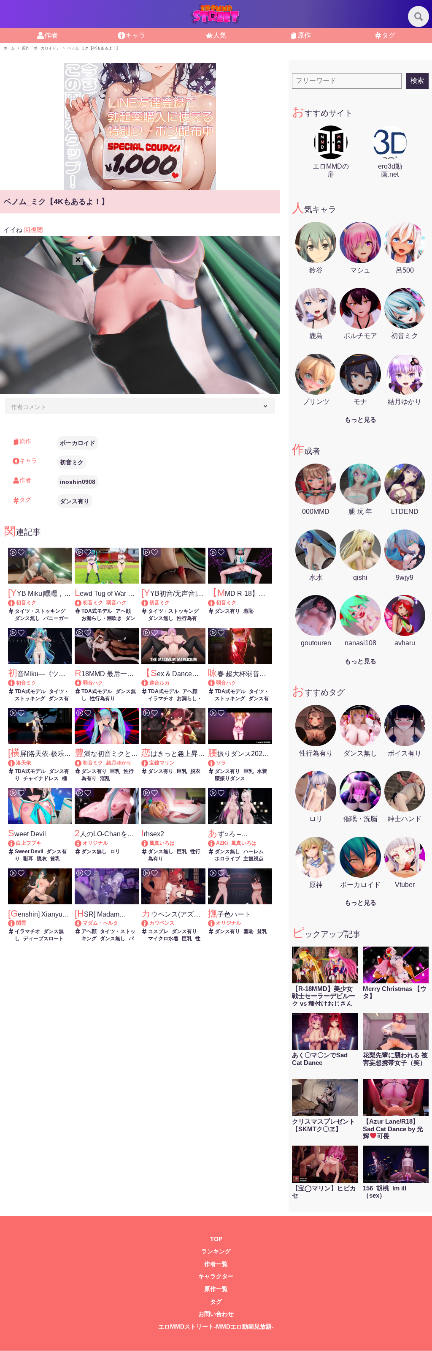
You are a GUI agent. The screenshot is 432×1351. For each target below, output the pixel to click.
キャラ (135, 35)
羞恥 (248, 611)
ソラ (221, 763)
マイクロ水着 (163, 939)
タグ (388, 35)
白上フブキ (28, 843)
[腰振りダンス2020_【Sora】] (215, 763)
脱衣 (195, 771)
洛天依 (23, 763)
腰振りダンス (230, 778)
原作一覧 (216, 1289)
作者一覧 (216, 1264)
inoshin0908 (77, 481)
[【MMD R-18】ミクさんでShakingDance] (215, 603)
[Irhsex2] (148, 843)
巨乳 (115, 771)
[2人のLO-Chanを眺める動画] (82, 843)
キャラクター (216, 1276)
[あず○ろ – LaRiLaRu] (215, 843)
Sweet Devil (29, 851)
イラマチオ (160, 698)
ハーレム (253, 851)
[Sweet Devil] (15, 843)
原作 (304, 35)
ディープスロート (43, 939)
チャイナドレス (41, 778)
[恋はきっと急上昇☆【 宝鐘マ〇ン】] (148, 763)
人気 (220, 35)
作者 (51, 35)
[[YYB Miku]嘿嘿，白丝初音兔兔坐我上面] (15, 603)
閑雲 (21, 923)
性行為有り (102, 698)
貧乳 (55, 859)
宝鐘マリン (162, 763)
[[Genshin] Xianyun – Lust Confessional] (15, 923)
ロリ (115, 851)
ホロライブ (227, 859)
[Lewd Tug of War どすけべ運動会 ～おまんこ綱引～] (82, 603)
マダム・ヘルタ (100, 923)
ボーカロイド (77, 442)
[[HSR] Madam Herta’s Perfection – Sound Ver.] (82, 923)
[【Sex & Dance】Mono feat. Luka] (148, 683)
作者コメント (28, 407)
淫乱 (105, 778)
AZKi (222, 843)
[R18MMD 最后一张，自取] (82, 683)
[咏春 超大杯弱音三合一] (215, 683)
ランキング (216, 1251)
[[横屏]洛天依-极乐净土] (15, 763)
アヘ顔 (123, 611)
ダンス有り (74, 501)
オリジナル (95, 843)
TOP (216, 1239)
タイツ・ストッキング (40, 611)
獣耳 (28, 859)
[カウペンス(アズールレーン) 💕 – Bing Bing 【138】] (148, 923)
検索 (417, 80)
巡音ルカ (159, 683)
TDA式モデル (96, 611)
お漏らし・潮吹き (101, 618)
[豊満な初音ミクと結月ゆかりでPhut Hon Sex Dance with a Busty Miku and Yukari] (82, 763)
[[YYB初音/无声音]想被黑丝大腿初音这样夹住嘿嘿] (148, 603)
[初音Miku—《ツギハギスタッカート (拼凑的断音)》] (15, 683)
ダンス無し (27, 618)
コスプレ (158, 931)
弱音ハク (116, 603)
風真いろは (162, 843)
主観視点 (253, 859)
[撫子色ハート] (215, 923)
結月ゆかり (119, 763)
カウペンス (162, 923)
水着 (262, 771)
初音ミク (72, 462)
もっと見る (360, 419)
